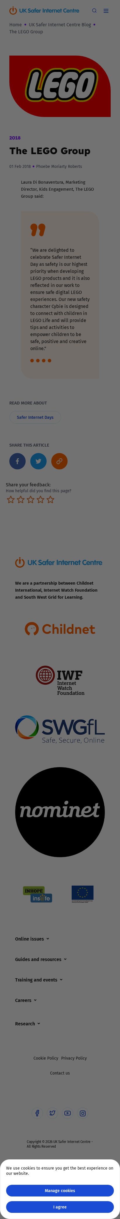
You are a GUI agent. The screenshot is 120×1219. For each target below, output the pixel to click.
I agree (60, 1207)
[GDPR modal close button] (108, 12)
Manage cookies (60, 1190)
